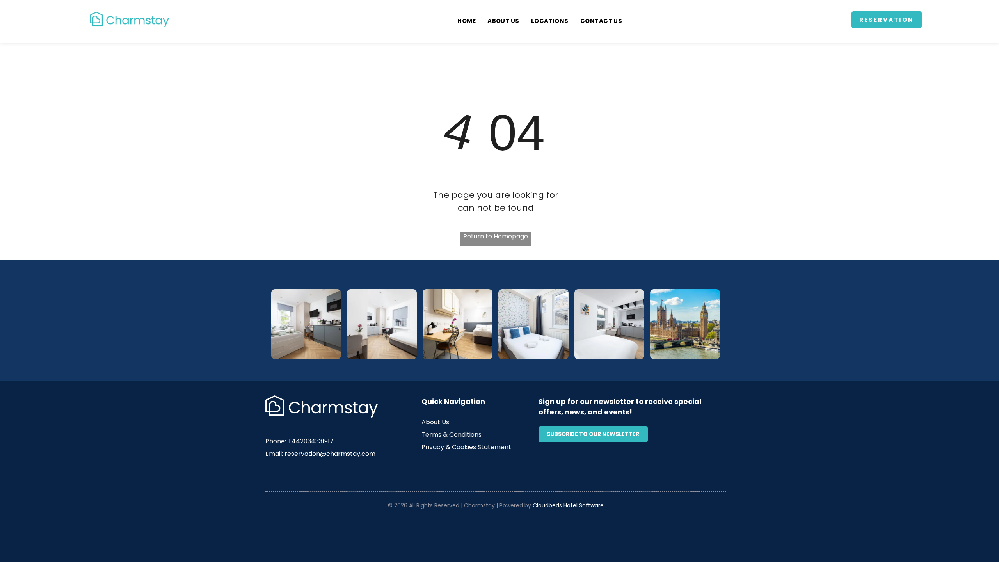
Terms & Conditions (451, 434)
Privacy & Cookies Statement (466, 447)
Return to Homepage (495, 236)
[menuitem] (467, 21)
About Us (435, 422)
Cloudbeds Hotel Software (568, 505)
